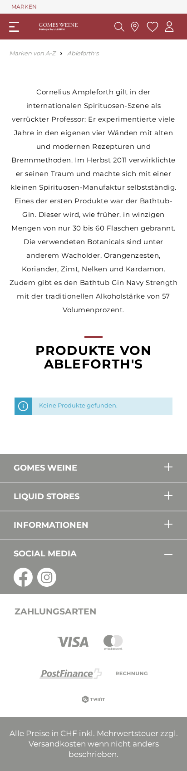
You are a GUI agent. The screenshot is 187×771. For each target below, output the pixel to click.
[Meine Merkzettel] (151, 26)
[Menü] (14, 26)
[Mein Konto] (169, 26)
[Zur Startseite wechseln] (58, 26)
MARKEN (24, 6)
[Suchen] (119, 26)
